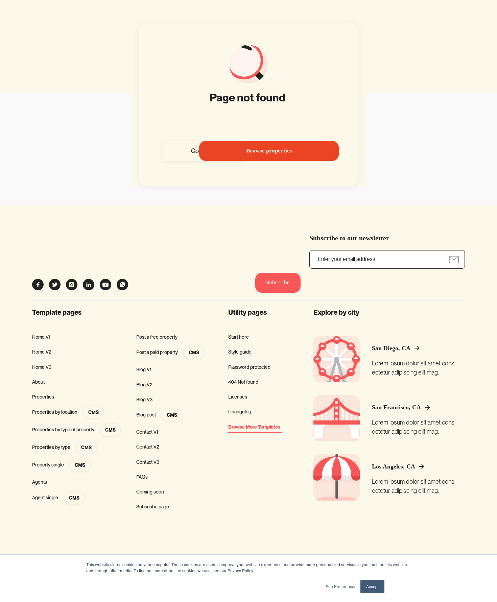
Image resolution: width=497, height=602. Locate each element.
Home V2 (41, 352)
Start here (238, 337)
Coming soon (150, 492)
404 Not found (243, 382)
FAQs (142, 477)
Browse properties (269, 150)
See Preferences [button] (341, 586)
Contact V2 (147, 447)
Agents (39, 482)
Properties (43, 397)
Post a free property (157, 337)
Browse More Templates (254, 427)
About (38, 382)
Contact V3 (147, 462)
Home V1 (41, 337)
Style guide (240, 352)
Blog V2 (144, 384)
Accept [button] (372, 586)
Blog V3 (144, 399)
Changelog (239, 411)
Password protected (249, 367)
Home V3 (41, 367)
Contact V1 (147, 432)
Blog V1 (143, 369)
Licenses (237, 397)
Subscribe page (152, 506)
